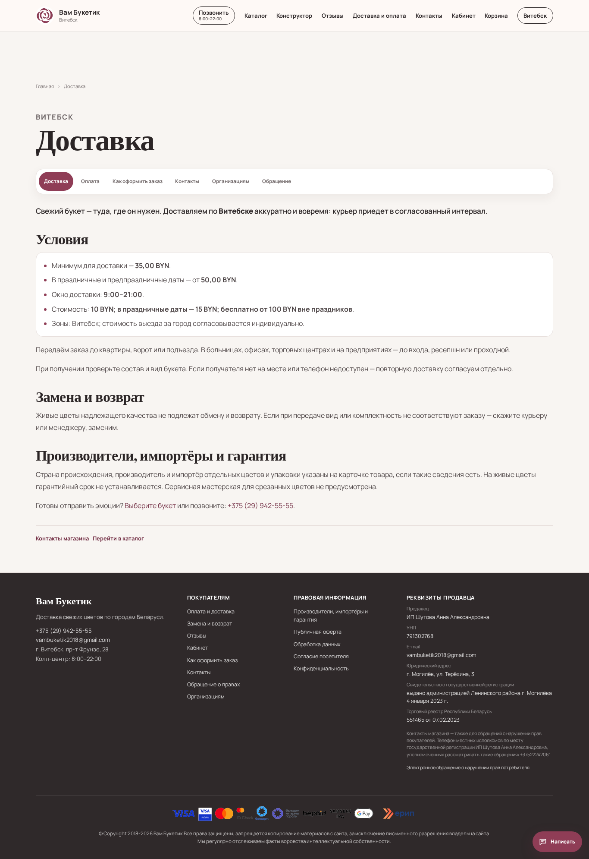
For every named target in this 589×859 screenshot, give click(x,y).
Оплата (90, 181)
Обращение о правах (213, 684)
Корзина (496, 15)
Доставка (56, 181)
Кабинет (464, 15)
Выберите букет (150, 505)
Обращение (276, 181)
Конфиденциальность (321, 668)
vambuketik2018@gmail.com (73, 640)
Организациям (231, 181)
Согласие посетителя (321, 656)
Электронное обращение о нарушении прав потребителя (468, 767)
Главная (45, 86)
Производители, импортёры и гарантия (331, 615)
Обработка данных (317, 644)
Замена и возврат (209, 623)
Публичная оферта (317, 631)
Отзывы (333, 15)
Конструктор (294, 15)
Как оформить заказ (138, 181)
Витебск (535, 15)
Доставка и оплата (379, 15)
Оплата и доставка (211, 611)
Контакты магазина (62, 538)
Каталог (255, 15)
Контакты (429, 15)
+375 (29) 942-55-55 (260, 505)
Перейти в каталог (118, 538)
